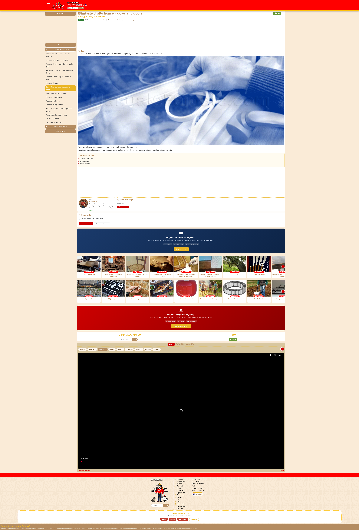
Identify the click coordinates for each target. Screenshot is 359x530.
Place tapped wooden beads (56, 115)
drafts (102, 20)
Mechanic (139, 349)
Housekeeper (181, 506)
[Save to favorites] (283, 13)
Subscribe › (194, 519)
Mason (111, 349)
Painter (120, 349)
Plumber (82, 349)
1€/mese (164, 519)
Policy (194, 486)
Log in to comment (86, 224)
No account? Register (102, 224)
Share (278, 13)
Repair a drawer (52, 83)
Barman (156, 349)
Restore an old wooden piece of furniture (57, 55)
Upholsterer (181, 493)
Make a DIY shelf (52, 119)
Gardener (129, 349)
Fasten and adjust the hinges (56, 93)
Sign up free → (181, 249)
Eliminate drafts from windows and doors (58, 88)
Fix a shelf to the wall (54, 123)
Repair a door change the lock (57, 60)
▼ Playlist (281, 470)
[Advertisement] (280, 5)
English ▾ (199, 494)
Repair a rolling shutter (54, 105)
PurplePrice (196, 479)
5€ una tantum (183, 519)
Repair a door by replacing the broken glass (60, 65)
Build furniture (60, 131)
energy (125, 20)
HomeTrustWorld (198, 484)
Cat (178, 502)
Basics (60, 45)
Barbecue (180, 504)
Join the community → (181, 326)
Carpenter (71, 5)
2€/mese (172, 519)
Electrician (92, 349)
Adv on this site (197, 488)
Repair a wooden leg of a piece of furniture (58, 78)
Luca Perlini (196, 481)
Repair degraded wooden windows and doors (60, 71)
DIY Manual (73, 2)
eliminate (117, 20)
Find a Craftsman (198, 490)
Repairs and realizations (61, 49)
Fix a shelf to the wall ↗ (85, 470)
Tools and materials (60, 126)
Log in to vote (124, 207)
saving (132, 20)
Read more (92, 210)
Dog (178, 499)
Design (148, 349)
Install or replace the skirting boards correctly (59, 110)
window (109, 20)
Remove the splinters (54, 97)
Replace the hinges (53, 101)
